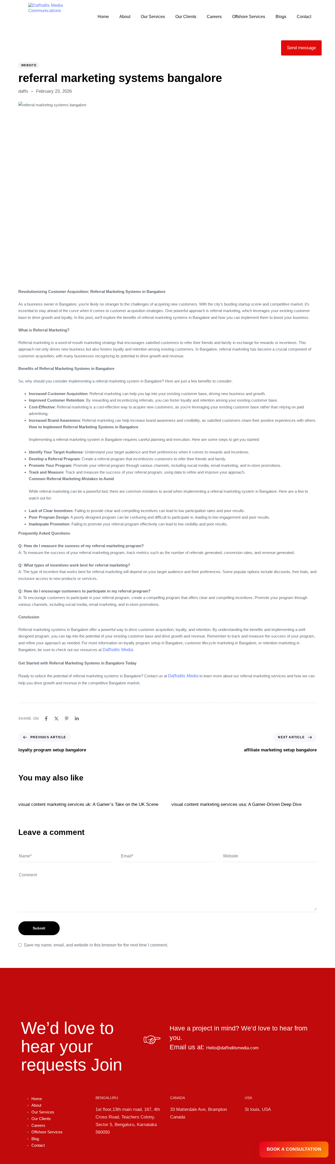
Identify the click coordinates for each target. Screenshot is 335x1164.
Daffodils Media (118, 649)
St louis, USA (258, 1109)
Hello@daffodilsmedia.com (232, 1047)
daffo (23, 91)
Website (28, 65)
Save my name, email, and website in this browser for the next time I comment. (96, 945)
